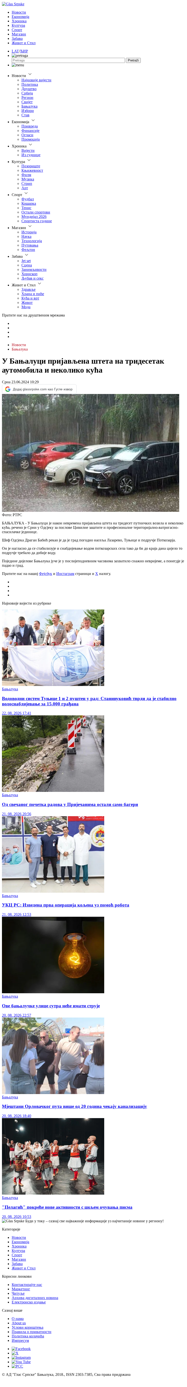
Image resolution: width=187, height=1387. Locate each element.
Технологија (31, 241)
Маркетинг (21, 1289)
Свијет (27, 102)
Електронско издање (29, 1302)
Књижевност (32, 170)
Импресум (20, 1340)
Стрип (26, 183)
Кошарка (28, 203)
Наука (26, 236)
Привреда (29, 126)
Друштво (29, 89)
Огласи (27, 135)
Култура (18, 25)
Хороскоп (29, 274)
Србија (27, 93)
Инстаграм (65, 574)
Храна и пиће (32, 294)
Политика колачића (28, 1336)
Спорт (17, 30)
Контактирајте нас (27, 1285)
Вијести (28, 150)
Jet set (26, 261)
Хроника (19, 21)
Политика (29, 84)
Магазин (19, 34)
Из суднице (30, 155)
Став (25, 115)
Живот (27, 302)
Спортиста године (36, 221)
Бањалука (29, 106)
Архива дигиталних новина (35, 1298)
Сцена (26, 265)
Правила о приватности (31, 1332)
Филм (26, 175)
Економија (20, 17)
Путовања (29, 245)
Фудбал (27, 199)
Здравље (28, 289)
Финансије (30, 130)
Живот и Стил (24, 43)
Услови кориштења (27, 1327)
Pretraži (133, 60)
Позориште (30, 166)
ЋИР (24, 51)
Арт (24, 188)
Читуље (18, 1293)
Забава (17, 38)
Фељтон (28, 250)
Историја (29, 232)
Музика (27, 179)
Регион (27, 97)
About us (19, 1323)
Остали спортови (35, 212)
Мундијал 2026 (34, 216)
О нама (18, 1319)
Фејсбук (45, 574)
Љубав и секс (32, 278)
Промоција (30, 139)
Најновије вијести (36, 80)
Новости (19, 12)
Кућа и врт (30, 298)
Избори (27, 111)
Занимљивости (34, 269)
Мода (25, 307)
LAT (15, 51)
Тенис (26, 208)
